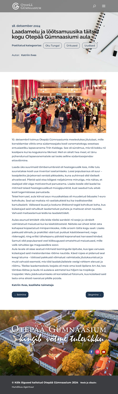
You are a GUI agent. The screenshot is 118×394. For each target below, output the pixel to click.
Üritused (72, 45)
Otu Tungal (52, 45)
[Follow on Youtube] (103, 351)
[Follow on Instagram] (97, 351)
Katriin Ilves (28, 55)
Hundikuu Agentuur (23, 387)
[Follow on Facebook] (91, 351)
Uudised (90, 45)
